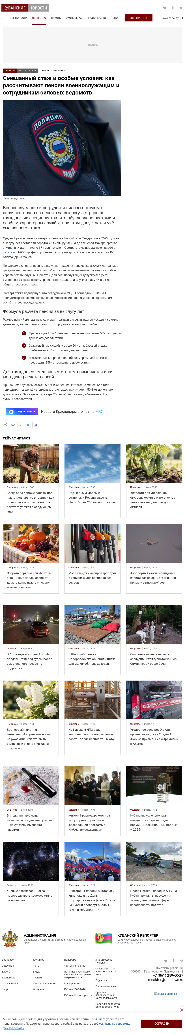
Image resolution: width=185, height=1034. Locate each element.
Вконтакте (164, 8)
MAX (99, 411)
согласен (161, 1023)
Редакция (101, 980)
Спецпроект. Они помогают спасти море (105, 971)
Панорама (70, 959)
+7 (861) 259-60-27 (168, 975)
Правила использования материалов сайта (106, 995)
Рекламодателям (105, 986)
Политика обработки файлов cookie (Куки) (108, 1005)
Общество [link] (73, 487)
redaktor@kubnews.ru (165, 980)
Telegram (181, 8)
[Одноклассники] (20, 425)
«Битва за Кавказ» (75, 965)
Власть (56, 17)
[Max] (35, 425)
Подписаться (25, 411)
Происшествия (97, 17)
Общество (39, 17)
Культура (38, 959)
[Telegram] (28, 425)
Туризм (37, 977)
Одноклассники (172, 8)
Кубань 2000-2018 (75, 989)
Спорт (117, 17)
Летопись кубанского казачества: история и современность (77, 974)
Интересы (39, 989)
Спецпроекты (139, 17)
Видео (36, 971)
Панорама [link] (12, 487)
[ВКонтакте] (13, 425)
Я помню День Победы (103, 961)
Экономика (74, 17)
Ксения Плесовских (53, 70)
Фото (36, 965)
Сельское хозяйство (45, 983)
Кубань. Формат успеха (78, 995)
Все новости (18, 17)
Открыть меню (3, 18)
